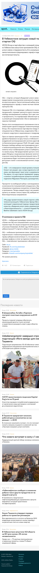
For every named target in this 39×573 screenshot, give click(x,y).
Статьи (20, 29)
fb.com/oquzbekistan (17, 247)
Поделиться (29, 265)
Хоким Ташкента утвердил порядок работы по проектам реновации (17, 514)
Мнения (27, 29)
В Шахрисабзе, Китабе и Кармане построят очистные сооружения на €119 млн (19, 315)
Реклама (21, 556)
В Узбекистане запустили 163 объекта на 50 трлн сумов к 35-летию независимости (18, 534)
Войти (6, 296)
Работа (21, 565)
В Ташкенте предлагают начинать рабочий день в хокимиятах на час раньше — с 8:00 (17, 418)
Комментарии (16, 265)
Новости (13, 29)
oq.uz (8, 244)
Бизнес (12, 333)
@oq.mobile (14, 249)
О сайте (21, 559)
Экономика (13, 310)
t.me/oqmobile (14, 251)
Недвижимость (14, 510)
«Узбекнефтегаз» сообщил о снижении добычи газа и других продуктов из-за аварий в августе (19, 492)
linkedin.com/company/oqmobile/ (21, 253)
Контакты (21, 554)
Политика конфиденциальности (25, 562)
